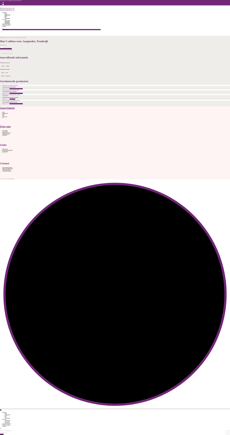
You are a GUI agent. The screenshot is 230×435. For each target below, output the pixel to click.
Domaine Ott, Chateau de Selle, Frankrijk (10, 97)
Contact (4, 26)
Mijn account (5, 149)
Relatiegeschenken (6, 24)
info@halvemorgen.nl (7, 170)
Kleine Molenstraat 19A (7, 167)
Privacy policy (5, 151)
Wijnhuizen (7, 22)
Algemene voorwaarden (7, 150)
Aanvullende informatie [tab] (7, 53)
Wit (5, 17)
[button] (2, 28)
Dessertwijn (7, 18)
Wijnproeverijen (6, 25)
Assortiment (7, 107)
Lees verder (12, 99)
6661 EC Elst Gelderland (7, 168)
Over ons (4, 19)
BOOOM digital (11, 178)
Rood (6, 15)
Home (1, 37)
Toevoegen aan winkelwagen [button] (16, 88)
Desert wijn (4, 116)
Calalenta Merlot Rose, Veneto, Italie (9, 91)
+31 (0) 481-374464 (6, 169)
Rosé (6, 13)
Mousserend (7, 14)
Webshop (4, 12)
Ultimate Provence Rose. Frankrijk (9, 87)
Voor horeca (7, 21)
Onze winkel (7, 20)
